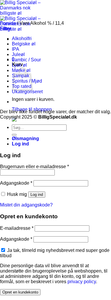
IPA (15, 49)
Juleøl (18, 54)
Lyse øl (19, 65)
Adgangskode (16, 183)
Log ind (36, 194)
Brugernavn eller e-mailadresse (34, 166)
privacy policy (81, 281)
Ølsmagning (25, 138)
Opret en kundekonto (20, 292)
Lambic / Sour (26, 59)
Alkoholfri (22, 38)
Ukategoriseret (27, 91)
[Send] (14, 135)
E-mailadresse (16, 228)
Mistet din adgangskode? (26, 204)
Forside (8, 23)
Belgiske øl (24, 43)
